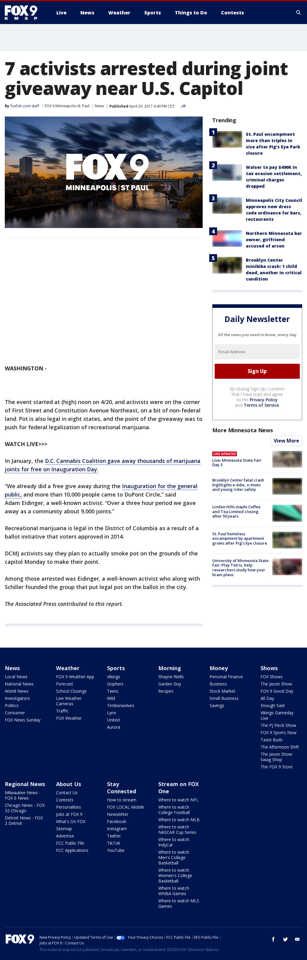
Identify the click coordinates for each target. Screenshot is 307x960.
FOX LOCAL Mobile (125, 807)
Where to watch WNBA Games (173, 890)
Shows (269, 668)
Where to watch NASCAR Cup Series (177, 829)
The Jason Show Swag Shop (276, 756)
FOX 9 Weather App (75, 676)
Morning (169, 668)
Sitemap (64, 828)
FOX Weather (69, 718)
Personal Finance (226, 676)
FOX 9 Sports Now (279, 732)
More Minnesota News (242, 430)
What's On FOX (70, 821)
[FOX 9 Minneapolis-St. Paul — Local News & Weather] (24, 12)
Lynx (111, 712)
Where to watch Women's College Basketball (175, 875)
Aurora (113, 727)
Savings (217, 705)
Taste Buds (272, 740)
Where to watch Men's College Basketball (173, 857)
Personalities (68, 807)
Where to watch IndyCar (173, 842)
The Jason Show (276, 684)
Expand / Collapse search (298, 12)
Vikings (113, 676)
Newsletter (117, 814)
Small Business (224, 698)
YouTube (115, 850)
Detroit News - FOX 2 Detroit (24, 820)
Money (219, 668)
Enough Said (273, 705)
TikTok (113, 843)
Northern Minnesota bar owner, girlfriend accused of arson (274, 239)
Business (218, 684)
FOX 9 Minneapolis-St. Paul (67, 105)
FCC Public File (70, 843)
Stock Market (222, 691)
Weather (67, 668)
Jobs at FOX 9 (69, 814)
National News (19, 684)
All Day (267, 698)
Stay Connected (121, 787)
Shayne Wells (171, 676)
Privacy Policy (264, 400)
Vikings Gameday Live (277, 715)
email (297, 939)
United (113, 720)
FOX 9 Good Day (277, 691)
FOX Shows (272, 676)
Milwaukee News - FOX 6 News (22, 795)
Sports (116, 668)
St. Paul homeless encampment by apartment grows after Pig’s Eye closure (239, 538)
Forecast (64, 684)
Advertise (65, 836)
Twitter (114, 836)
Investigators (17, 698)
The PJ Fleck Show (278, 725)
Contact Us (67, 792)
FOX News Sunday (22, 720)
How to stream (121, 800)
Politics (12, 705)
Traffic (62, 711)
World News (16, 691)
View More (286, 440)
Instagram (117, 828)
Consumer (15, 712)
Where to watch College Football (174, 809)
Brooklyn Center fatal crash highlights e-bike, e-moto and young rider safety (238, 484)
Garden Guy (169, 684)
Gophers (115, 684)
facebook (273, 939)
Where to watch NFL (178, 800)
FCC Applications (72, 850)
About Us (68, 784)
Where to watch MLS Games (178, 903)
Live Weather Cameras (69, 700)
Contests (64, 800)
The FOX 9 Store (277, 767)
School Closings (71, 691)
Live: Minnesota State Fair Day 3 (236, 462)
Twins (112, 691)
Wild (111, 698)
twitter (285, 939)
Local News (16, 676)
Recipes (165, 691)
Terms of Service (261, 405)
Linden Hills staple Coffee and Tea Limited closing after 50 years (236, 511)
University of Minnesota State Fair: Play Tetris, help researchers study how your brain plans (240, 567)
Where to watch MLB (179, 819)
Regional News (25, 784)
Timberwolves (120, 705)
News (99, 105)
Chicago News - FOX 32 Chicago (25, 807)
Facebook (116, 821)
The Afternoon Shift (280, 747)
